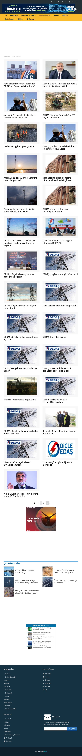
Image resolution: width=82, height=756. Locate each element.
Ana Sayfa (8, 719)
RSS (45, 690)
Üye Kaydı (9, 738)
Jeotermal (8, 693)
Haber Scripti (39, 752)
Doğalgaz (9, 19)
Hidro (7, 680)
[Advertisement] (41, 36)
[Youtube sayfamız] (69, 2)
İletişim (7, 725)
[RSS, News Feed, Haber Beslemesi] (73, 2)
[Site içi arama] (51, 2)
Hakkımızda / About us (12, 735)
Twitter (47, 677)
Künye (7, 722)
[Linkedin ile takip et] (62, 2)
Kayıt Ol (72, 729)
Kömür (55, 15)
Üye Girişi (9, 741)
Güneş (7, 683)
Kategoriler (9, 669)
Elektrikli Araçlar (27, 15)
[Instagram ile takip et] (66, 2)
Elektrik (13, 15)
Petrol (64, 15)
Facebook (47, 674)
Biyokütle (8, 690)
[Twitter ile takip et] (58, 2)
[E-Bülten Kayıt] (76, 2)
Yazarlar (8, 732)
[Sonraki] (47, 503)
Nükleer (20, 19)
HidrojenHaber (37, 625)
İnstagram (47, 683)
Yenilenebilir (43, 15)
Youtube (47, 686)
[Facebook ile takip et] (55, 2)
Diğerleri (30, 19)
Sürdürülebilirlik (10, 709)
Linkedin (47, 680)
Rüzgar (7, 687)
